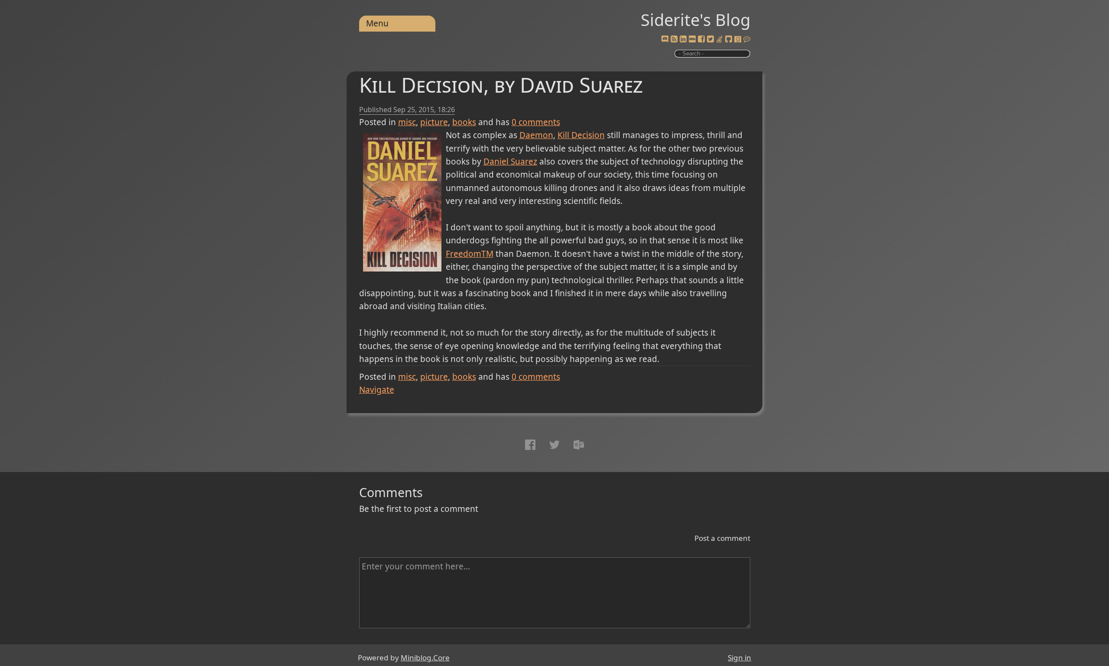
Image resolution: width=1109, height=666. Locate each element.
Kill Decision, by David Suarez (501, 85)
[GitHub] (728, 39)
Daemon (536, 135)
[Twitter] (710, 39)
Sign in (739, 658)
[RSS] (674, 39)
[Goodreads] (737, 39)
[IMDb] (692, 39)
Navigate (376, 389)
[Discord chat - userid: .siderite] (664, 39)
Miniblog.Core (425, 658)
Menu (377, 23)
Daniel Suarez (510, 161)
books (464, 122)
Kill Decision (581, 135)
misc (407, 122)
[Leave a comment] (746, 39)
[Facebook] (701, 39)
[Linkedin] (683, 39)
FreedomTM (469, 253)
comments (536, 122)
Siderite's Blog (695, 19)
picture (434, 122)
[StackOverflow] (719, 39)
